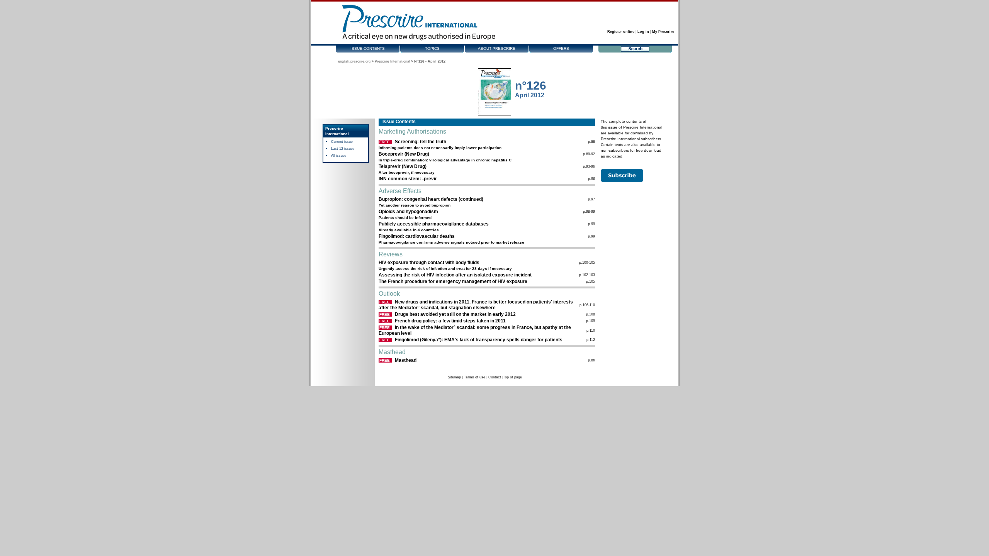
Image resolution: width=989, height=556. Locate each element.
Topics (432, 48)
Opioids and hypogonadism (408, 211)
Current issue (342, 142)
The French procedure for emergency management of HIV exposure (453, 281)
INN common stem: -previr (408, 178)
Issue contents (367, 48)
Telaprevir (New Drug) (403, 166)
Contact (494, 377)
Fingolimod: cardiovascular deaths (417, 236)
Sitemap (454, 377)
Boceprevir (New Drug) (404, 154)
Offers (561, 48)
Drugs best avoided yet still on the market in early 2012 (455, 314)
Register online (620, 32)
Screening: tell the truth (420, 141)
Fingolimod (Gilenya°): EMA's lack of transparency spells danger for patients (478, 339)
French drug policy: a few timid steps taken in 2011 (450, 321)
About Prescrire (496, 48)
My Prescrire (663, 32)
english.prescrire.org (354, 61)
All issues (339, 156)
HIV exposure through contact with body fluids (429, 262)
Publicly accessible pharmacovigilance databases (434, 224)
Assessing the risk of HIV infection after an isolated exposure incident (455, 275)
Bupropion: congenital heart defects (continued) (431, 199)
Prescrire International (392, 61)
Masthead (405, 360)
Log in (643, 32)
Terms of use (474, 377)
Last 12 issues (343, 149)
